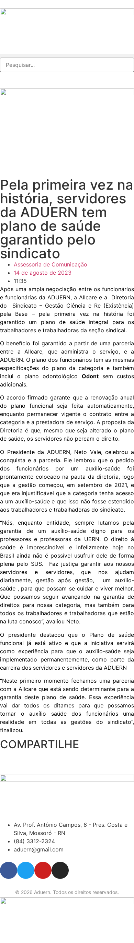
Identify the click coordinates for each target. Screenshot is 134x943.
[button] (67, 56)
